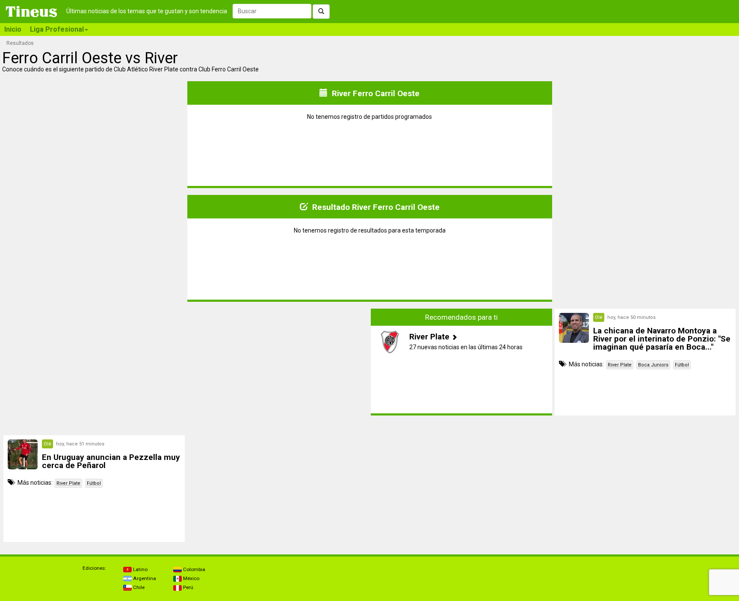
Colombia (193, 569)
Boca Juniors (653, 365)
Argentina (144, 578)
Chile (138, 587)
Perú (187, 587)
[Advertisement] (94, 362)
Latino (140, 569)
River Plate (620, 365)
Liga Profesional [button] (57, 29)
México (190, 578)
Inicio (12, 29)
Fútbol (682, 365)
